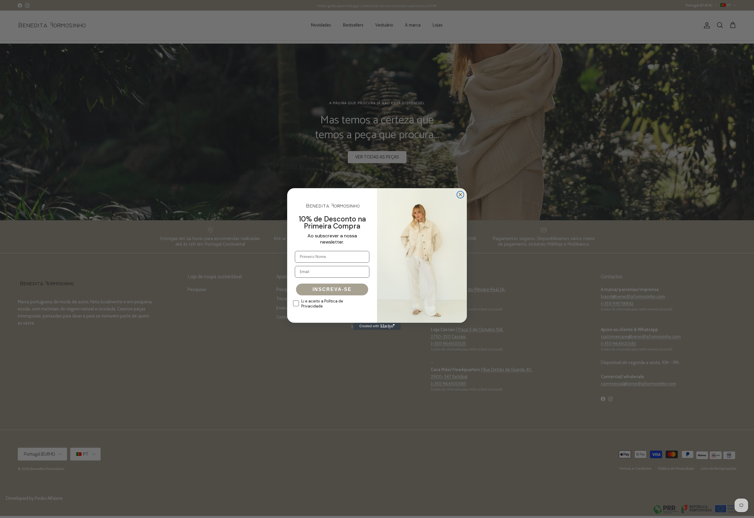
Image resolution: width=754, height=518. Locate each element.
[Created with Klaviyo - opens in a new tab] (377, 326)
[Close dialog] (460, 194)
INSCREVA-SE (332, 289)
